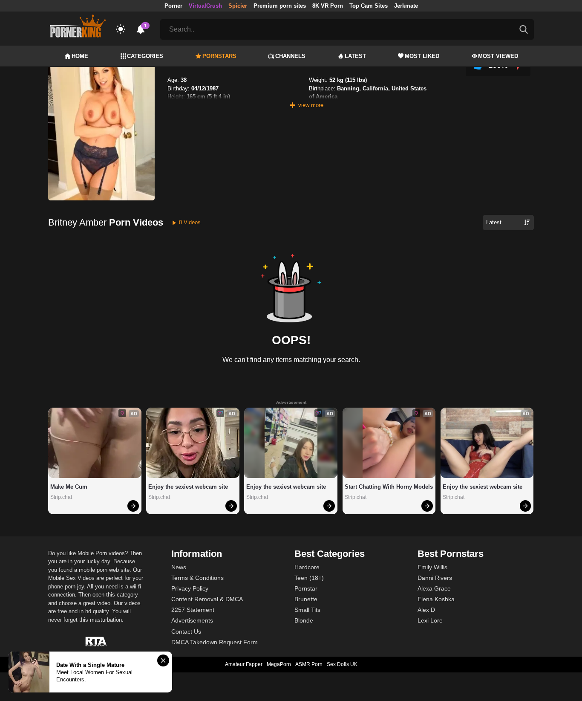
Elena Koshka (436, 599)
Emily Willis (432, 567)
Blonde (303, 620)
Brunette (305, 599)
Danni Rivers (435, 577)
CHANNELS (290, 56)
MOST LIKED (422, 56)
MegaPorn (279, 664)
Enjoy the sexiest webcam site (188, 487)
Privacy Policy (189, 588)
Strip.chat (61, 497)
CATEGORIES (145, 56)
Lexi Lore (430, 620)
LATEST (355, 56)
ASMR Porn (309, 664)
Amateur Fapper (243, 664)
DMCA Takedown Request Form (214, 642)
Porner (173, 6)
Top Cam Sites (368, 6)
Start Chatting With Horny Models (389, 487)
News (178, 567)
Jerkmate (406, 6)
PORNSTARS (219, 56)
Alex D (426, 609)
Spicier (237, 6)
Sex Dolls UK (342, 664)
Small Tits (307, 609)
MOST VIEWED (498, 56)
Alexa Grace (434, 588)
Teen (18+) (309, 577)
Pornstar (305, 588)
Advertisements (192, 620)
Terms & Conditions (197, 577)
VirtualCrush (205, 6)
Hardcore (307, 567)
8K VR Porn (327, 6)
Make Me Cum (68, 487)
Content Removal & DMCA (207, 599)
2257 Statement (192, 609)
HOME (80, 56)
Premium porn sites (280, 6)
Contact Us (186, 631)
